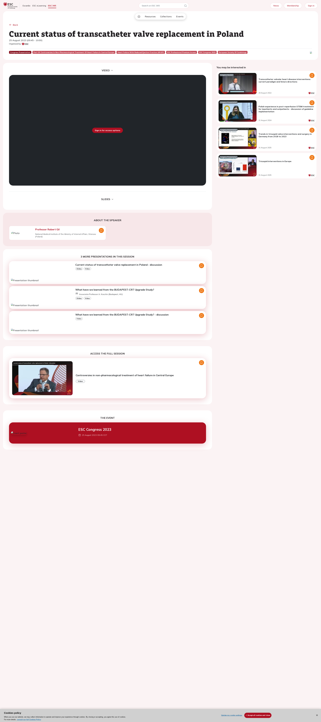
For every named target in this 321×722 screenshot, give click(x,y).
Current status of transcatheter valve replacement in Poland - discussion (118, 264)
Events (179, 16)
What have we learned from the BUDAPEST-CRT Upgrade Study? (114, 289)
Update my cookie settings (231, 715)
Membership (293, 5)
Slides (79, 269)
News (276, 5)
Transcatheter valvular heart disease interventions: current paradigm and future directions (285, 80)
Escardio (26, 5)
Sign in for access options (107, 130)
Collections (166, 16)
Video (87, 269)
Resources (150, 16)
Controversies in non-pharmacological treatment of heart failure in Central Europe (125, 375)
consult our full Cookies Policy (29, 719)
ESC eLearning (39, 5)
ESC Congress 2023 (94, 429)
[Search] (185, 6)
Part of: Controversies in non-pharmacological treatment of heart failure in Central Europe (73, 52)
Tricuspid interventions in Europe (275, 161)
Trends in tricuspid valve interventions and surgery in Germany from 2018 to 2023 (285, 135)
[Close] (317, 715)
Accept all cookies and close (259, 715)
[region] (160, 715)
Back (15, 24)
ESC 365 (52, 5)
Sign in (311, 5)
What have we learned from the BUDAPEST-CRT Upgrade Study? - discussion (122, 314)
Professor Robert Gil (47, 229)
